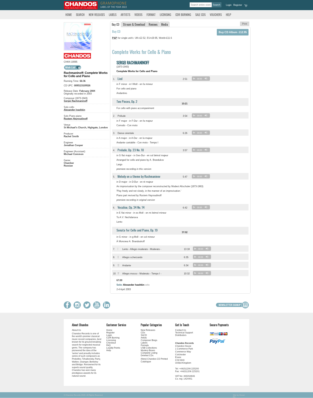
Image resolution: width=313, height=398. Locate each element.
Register (237, 5)
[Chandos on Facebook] (68, 307)
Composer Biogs (149, 340)
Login (228, 5)
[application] (202, 79)
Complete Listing (149, 353)
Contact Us (180, 330)
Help (228, 14)
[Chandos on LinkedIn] (107, 307)
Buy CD (115, 24)
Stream (134, 24)
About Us (76, 330)
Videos (138, 14)
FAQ (108, 345)
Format (151, 14)
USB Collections (149, 348)
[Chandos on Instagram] (78, 307)
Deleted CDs (147, 355)
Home (68, 14)
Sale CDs (200, 14)
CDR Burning (183, 14)
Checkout (111, 343)
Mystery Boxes (148, 350)
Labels (112, 14)
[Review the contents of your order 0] (246, 6)
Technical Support (184, 332)
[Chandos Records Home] (81, 8)
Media (164, 24)
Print (244, 23)
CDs (143, 332)
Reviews (153, 24)
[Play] (194, 78)
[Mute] (206, 78)
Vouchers (216, 14)
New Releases (97, 14)
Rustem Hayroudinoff (75, 118)
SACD (144, 335)
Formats (145, 345)
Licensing (165, 14)
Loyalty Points (113, 348)
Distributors (180, 335)
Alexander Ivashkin (74, 109)
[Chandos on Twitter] (87, 307)
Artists (125, 14)
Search (80, 14)
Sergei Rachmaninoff (75, 101)
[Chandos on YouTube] (97, 307)
